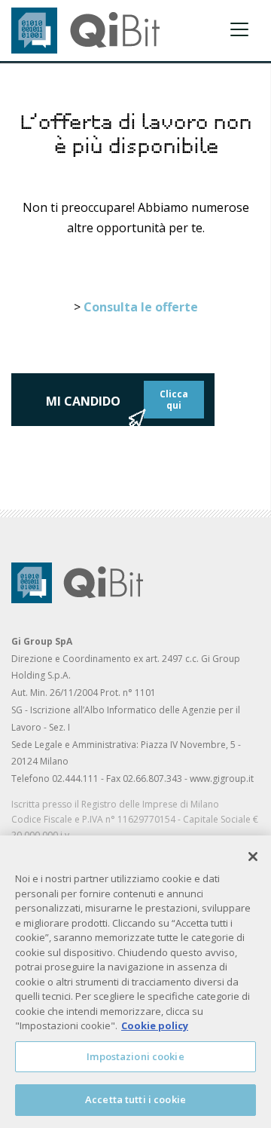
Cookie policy (154, 1025)
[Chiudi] (252, 856)
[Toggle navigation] (239, 29)
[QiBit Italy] (85, 29)
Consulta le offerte (141, 307)
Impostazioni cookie (135, 1056)
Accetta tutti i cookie (135, 1099)
